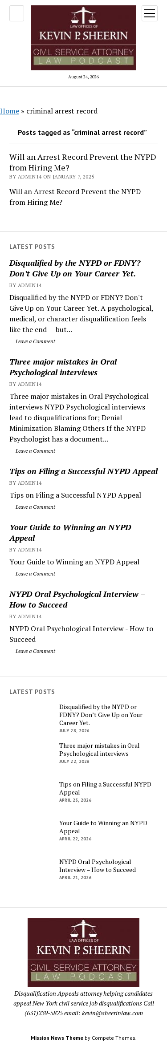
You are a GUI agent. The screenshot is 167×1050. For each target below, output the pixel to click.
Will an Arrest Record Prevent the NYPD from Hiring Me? (82, 162)
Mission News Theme (57, 1037)
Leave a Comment (34, 341)
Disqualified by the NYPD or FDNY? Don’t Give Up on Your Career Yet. (74, 268)
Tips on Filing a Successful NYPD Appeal (83, 471)
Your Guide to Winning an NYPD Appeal (70, 532)
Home (9, 111)
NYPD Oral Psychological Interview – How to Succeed (77, 599)
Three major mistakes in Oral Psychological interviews (63, 366)
